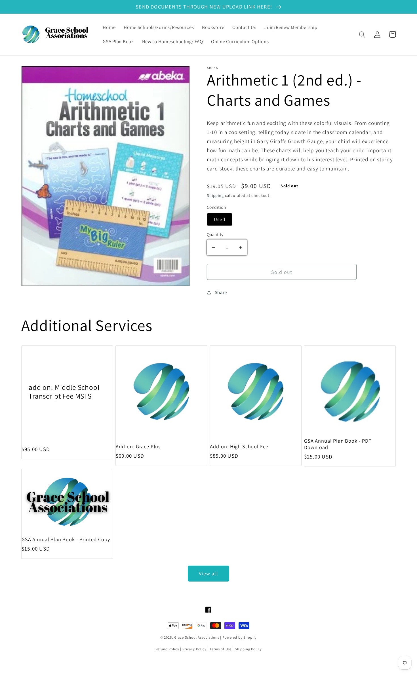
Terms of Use (220, 649)
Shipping (215, 195)
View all (208, 573)
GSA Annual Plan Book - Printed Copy (66, 539)
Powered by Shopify (239, 637)
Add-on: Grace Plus (138, 446)
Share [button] (221, 292)
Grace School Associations (196, 637)
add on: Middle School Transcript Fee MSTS (64, 392)
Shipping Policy (248, 649)
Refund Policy (167, 649)
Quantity (215, 234)
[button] (362, 34)
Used (219, 219)
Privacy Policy (194, 649)
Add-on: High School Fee (239, 446)
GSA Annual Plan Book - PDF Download (337, 444)
